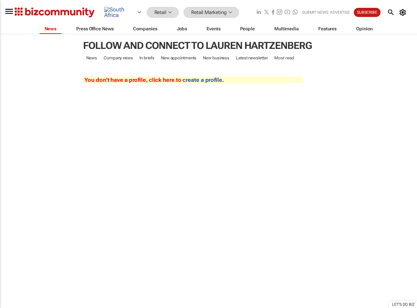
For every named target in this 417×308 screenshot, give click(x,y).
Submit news (315, 12)
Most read (284, 57)
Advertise (340, 12)
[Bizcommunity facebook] (273, 12)
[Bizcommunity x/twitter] (266, 12)
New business (216, 57)
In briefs (146, 57)
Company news (118, 57)
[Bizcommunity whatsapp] (295, 12)
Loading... (12, 304)
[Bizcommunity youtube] (287, 12)
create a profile (202, 80)
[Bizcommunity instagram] (279, 12)
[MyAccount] (404, 12)
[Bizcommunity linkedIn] (259, 12)
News (91, 57)
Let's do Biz (403, 304)
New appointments (178, 57)
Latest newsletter (252, 57)
